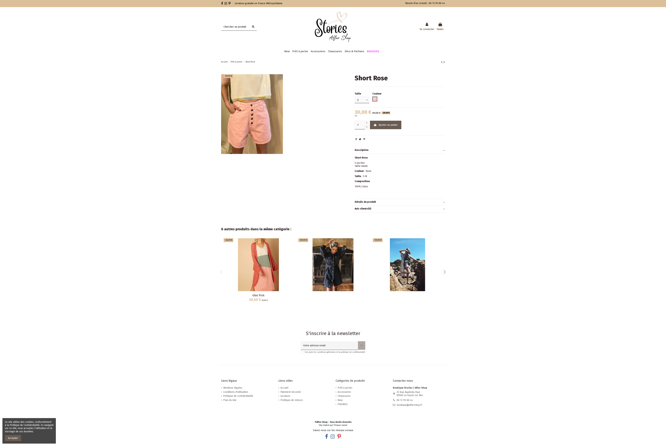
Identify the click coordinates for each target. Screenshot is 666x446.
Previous (222, 272)
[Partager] (356, 139)
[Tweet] (360, 139)
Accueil (284, 387)
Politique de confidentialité (238, 395)
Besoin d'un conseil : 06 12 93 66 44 (425, 3)
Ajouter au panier (388, 124)
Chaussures (344, 395)
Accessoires (344, 392)
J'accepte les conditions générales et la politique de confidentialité (335, 352)
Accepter (13, 438)
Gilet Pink (258, 295)
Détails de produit (365, 201)
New (340, 400)
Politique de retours (291, 400)
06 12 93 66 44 (405, 400)
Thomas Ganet (340, 425)
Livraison (285, 395)
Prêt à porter (345, 387)
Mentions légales (232, 387)
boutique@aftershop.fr (409, 405)
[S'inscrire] (361, 345)
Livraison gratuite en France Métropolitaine (258, 3)
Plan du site (229, 400)
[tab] (400, 150)
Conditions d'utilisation (235, 392)
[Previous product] (442, 62)
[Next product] (444, 62)
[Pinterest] (364, 139)
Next (444, 272)
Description (361, 150)
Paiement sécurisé (290, 392)
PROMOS (343, 404)
